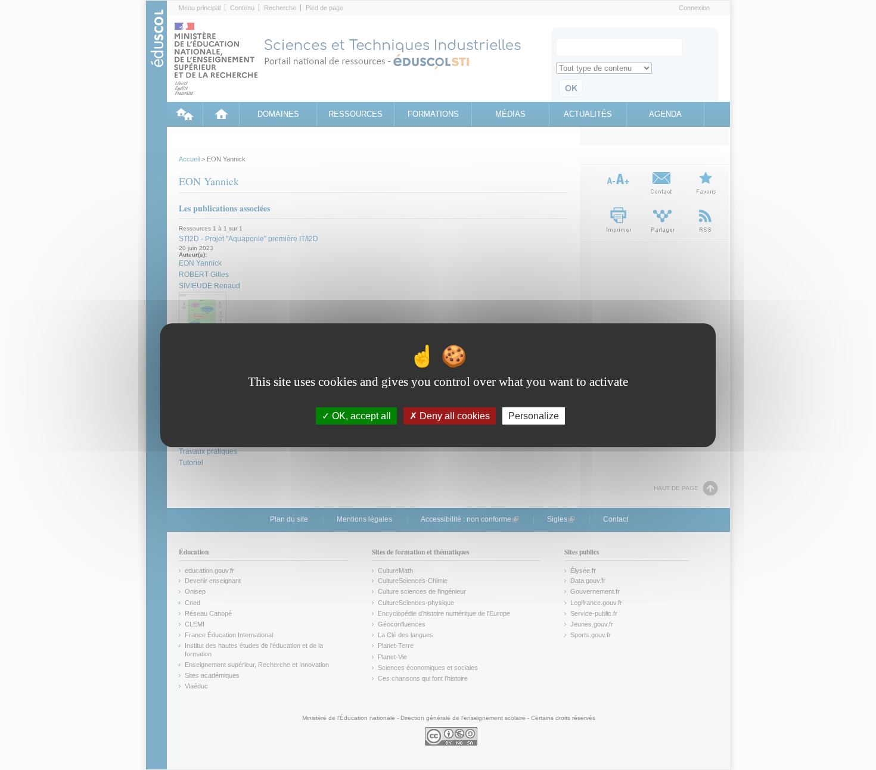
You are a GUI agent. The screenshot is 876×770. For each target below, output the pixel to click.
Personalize (533, 415)
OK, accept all (360, 415)
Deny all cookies (453, 415)
